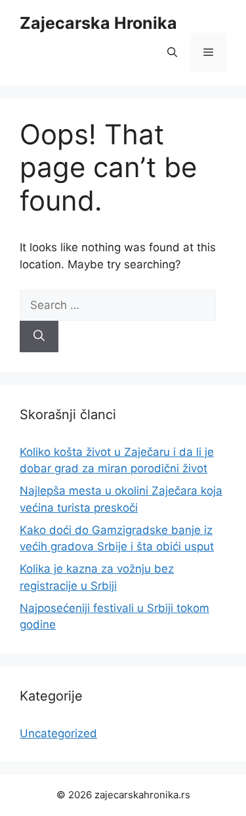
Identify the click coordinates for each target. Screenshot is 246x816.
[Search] (39, 336)
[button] (172, 52)
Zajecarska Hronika (98, 23)
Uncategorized (58, 733)
